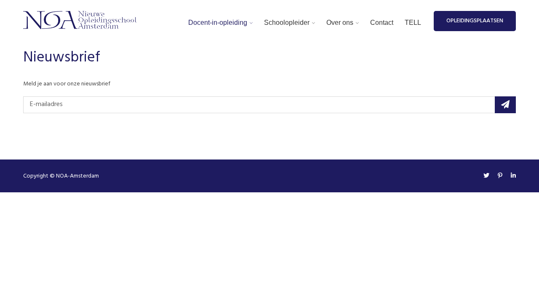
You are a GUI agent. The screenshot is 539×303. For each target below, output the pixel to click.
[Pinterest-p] (500, 176)
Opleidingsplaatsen (474, 21)
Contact (381, 22)
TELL (413, 22)
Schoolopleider (287, 22)
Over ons (339, 22)
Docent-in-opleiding (217, 22)
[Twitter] (486, 176)
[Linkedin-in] (511, 176)
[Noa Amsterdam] (80, 20)
